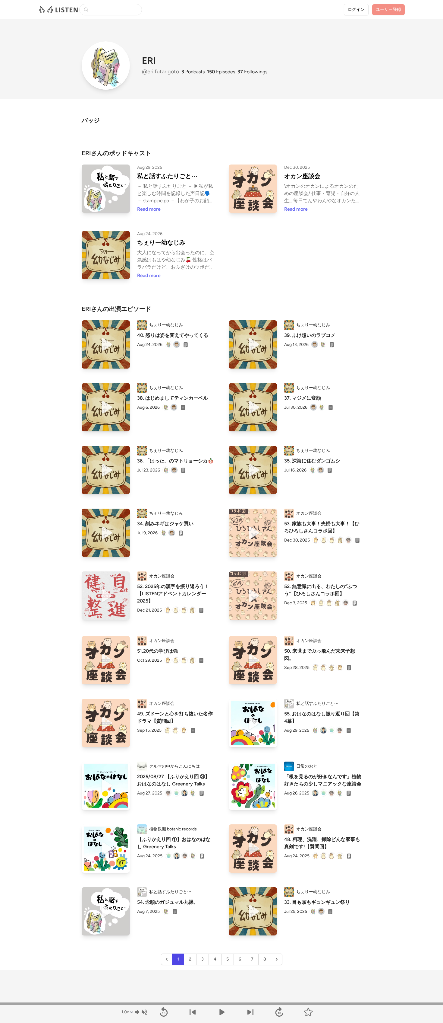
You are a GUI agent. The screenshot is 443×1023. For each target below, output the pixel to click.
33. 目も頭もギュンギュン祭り (317, 902)
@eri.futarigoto (161, 71)
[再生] (106, 344)
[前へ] (192, 1012)
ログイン (356, 9)
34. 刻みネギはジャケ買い (165, 523)
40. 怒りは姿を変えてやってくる (172, 335)
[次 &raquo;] (276, 959)
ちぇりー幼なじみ (161, 242)
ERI (149, 60)
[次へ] (250, 1012)
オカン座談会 (302, 176)
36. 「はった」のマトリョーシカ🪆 (175, 461)
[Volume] (141, 1012)
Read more (149, 209)
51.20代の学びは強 (157, 651)
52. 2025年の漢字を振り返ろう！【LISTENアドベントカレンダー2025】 (173, 593)
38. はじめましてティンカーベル (172, 398)
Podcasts (193, 72)
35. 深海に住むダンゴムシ (312, 461)
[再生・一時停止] (221, 1012)
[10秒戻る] (163, 1012)
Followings (252, 72)
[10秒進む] (279, 1012)
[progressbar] (221, 1003)
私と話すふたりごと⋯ (167, 176)
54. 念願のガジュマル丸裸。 (167, 902)
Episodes (221, 72)
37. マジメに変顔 (302, 398)
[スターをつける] (308, 1012)
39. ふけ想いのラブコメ (309, 335)
